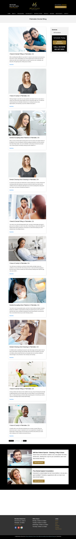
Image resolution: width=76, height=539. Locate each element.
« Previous (11, 440)
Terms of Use (35, 536)
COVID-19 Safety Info (13, 7)
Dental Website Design (50, 536)
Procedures (20, 13)
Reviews (52, 13)
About (13, 13)
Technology (29, 13)
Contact (66, 13)
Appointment (58, 529)
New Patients (59, 13)
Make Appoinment (38, 462)
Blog (56, 524)
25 (21, 440)
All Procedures (57, 32)
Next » (25, 440)
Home (9, 13)
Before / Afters (38, 13)
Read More (12, 64)
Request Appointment (59, 42)
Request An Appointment (60, 6)
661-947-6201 (14, 6)
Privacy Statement (29, 536)
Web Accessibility (42, 536)
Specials (46, 13)
